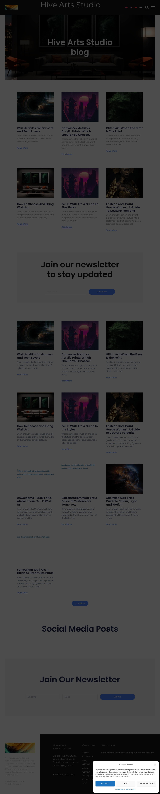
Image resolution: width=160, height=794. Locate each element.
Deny (126, 783)
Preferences (146, 783)
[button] (155, 764)
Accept (105, 783)
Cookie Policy (120, 789)
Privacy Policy (130, 789)
